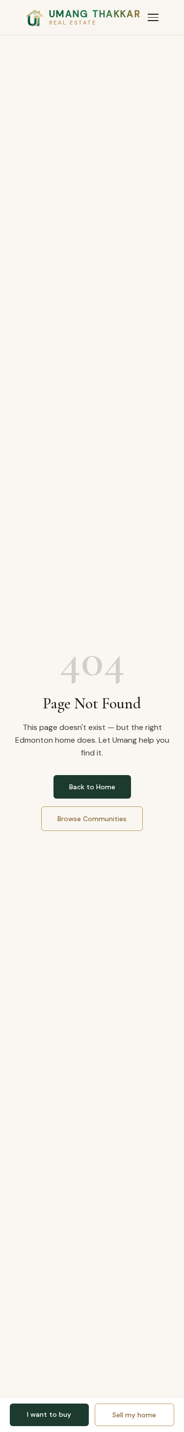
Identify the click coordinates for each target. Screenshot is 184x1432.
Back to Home (92, 786)
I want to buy (49, 1414)
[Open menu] (153, 17)
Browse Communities (92, 818)
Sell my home (134, 1414)
